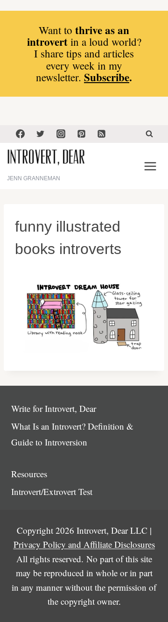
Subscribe (106, 77)
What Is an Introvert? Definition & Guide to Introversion (72, 434)
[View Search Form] (149, 134)
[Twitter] (40, 134)
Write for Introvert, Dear (53, 408)
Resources (29, 474)
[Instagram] (61, 134)
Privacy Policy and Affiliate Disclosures (84, 544)
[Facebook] (20, 134)
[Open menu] (150, 166)
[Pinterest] (81, 134)
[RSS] (102, 134)
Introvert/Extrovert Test (51, 491)
